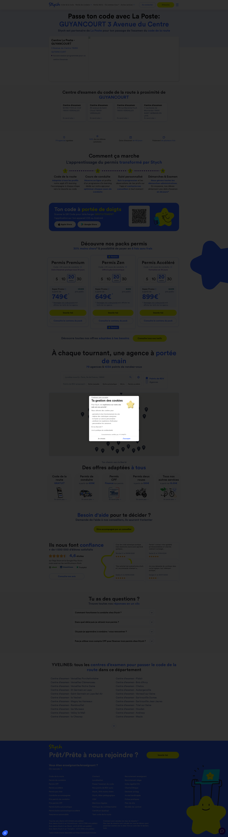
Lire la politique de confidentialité (102, 430)
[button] (5, 833)
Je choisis (101, 439)
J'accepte (126, 439)
